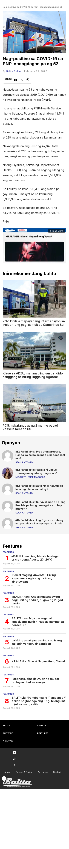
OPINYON (8, 741)
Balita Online (14, 71)
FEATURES (42, 733)
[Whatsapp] (28, 80)
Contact (57, 772)
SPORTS (41, 725)
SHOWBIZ (8, 733)
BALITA (6, 725)
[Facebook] (15, 80)
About (7, 772)
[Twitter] (21, 80)
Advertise (43, 772)
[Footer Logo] (17, 781)
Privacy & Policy (24, 772)
